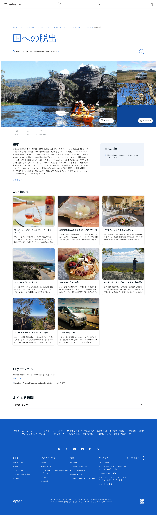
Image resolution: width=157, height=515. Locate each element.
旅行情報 (73, 462)
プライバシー (18, 470)
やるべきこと (46, 466)
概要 (16, 134)
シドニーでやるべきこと (29, 27)
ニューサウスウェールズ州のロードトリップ (55, 472)
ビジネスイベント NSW (107, 473)
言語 (135, 458)
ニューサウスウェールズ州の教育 (83, 478)
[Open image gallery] (59, 126)
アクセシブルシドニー (78, 466)
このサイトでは (48, 458)
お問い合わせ (18, 462)
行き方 (15, 379)
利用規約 (16, 478)
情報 (72, 458)
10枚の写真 (108, 121)
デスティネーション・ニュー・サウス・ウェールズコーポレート (112, 468)
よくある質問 (41, 134)
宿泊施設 (44, 481)
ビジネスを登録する (77, 470)
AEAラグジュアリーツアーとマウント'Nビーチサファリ (72, 27)
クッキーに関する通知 (21, 474)
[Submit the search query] (60, 4)
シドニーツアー (45, 27)
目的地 (43, 462)
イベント (44, 477)
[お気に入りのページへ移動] (152, 4)
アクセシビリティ (21, 405)
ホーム (15, 27)
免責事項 (16, 466)
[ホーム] (15, 4)
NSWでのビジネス (77, 474)
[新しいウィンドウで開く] (34, 211)
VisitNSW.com (104, 462)
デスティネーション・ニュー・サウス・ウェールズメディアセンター (112, 478)
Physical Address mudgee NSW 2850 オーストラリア (37, 51)
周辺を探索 (147, 121)
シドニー (16, 458)
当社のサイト (104, 458)
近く (28, 134)
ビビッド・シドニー (106, 484)
